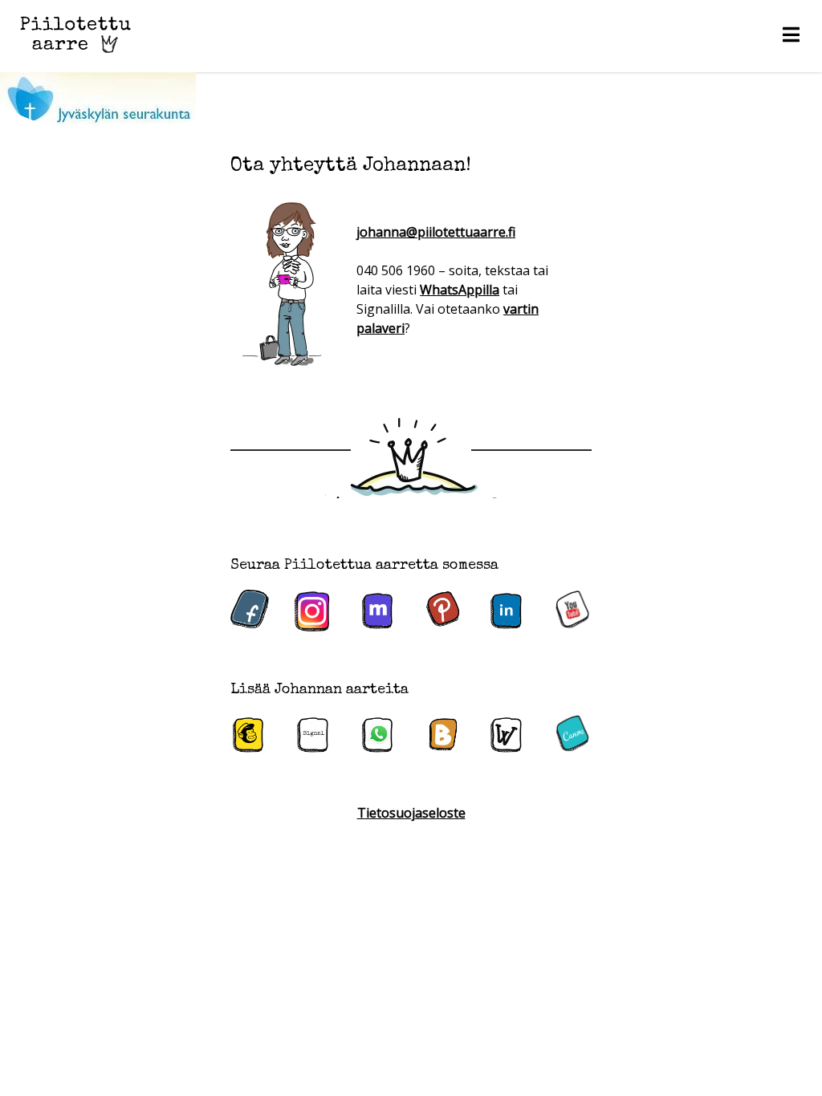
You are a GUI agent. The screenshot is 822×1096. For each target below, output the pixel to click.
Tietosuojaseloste (411, 813)
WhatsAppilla (459, 289)
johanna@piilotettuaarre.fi (435, 232)
